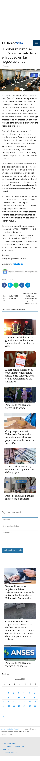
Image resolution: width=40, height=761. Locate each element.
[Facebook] (4, 285)
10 (3, 697)
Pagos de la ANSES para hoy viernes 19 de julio (10, 298)
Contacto (5, 749)
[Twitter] (10, 285)
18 (8, 701)
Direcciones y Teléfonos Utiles (13, 747)
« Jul (3, 716)
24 (4, 706)
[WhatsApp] (16, 285)
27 (19, 706)
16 (34, 697)
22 (30, 701)
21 (24, 701)
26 (14, 706)
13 (19, 697)
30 (35, 706)
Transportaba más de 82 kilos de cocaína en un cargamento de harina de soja (29, 298)
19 (14, 701)
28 (24, 706)
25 (9, 706)
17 (3, 701)
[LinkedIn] (21, 285)
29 (30, 706)
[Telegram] (27, 285)
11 (8, 697)
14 (24, 697)
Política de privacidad (10, 752)
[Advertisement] (20, 20)
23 (35, 701)
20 (19, 701)
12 (13, 697)
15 (29, 697)
